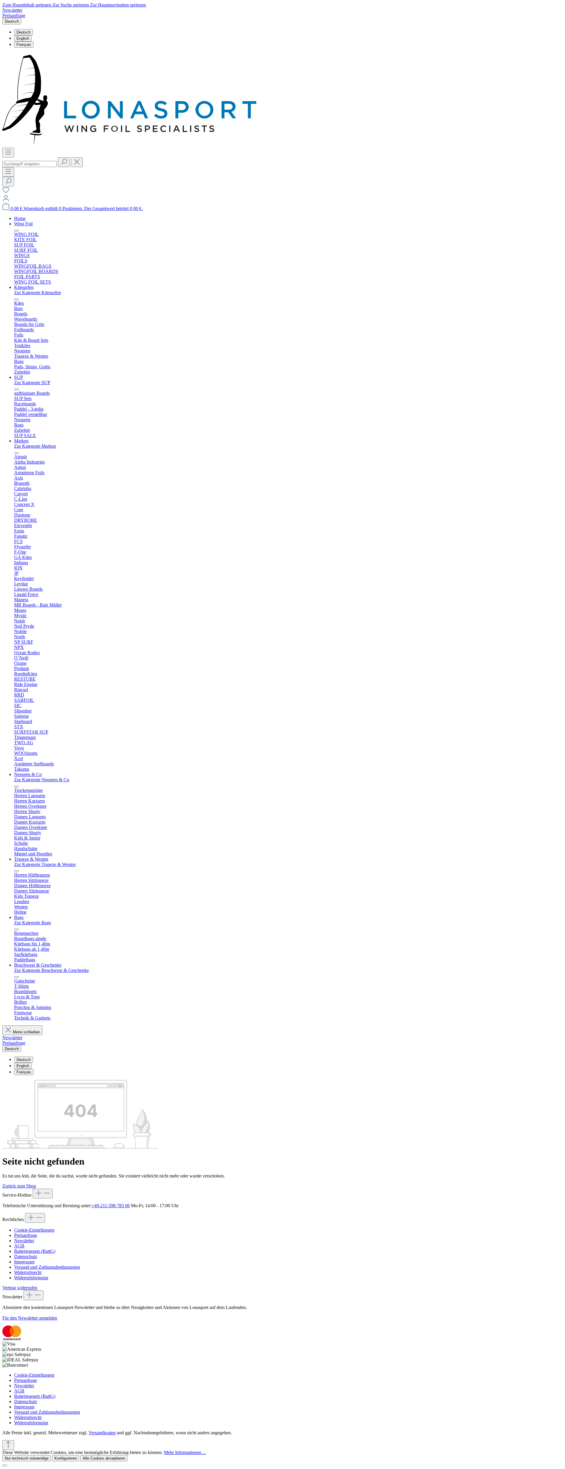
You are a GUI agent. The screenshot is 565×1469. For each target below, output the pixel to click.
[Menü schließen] (16, 230)
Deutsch (23, 32)
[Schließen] (4, 1465)
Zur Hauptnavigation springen (118, 4)
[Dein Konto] (5, 200)
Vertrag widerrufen (19, 1287)
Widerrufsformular (31, 1277)
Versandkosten (102, 1432)
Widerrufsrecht (27, 1272)
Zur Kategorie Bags (32, 922)
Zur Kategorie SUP (32, 382)
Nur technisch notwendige (27, 1458)
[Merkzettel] (5, 191)
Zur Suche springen (71, 4)
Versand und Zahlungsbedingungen (47, 1267)
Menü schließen (26, 1032)
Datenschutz (25, 1256)
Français (23, 44)
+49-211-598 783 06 (111, 1205)
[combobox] (29, 164)
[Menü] (8, 152)
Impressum (24, 1261)
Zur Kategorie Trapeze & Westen (45, 864)
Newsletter (12, 10)
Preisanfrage (13, 15)
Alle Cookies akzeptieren (104, 1458)
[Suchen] (64, 162)
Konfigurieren (65, 1458)
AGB (19, 1245)
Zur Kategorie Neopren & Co (41, 779)
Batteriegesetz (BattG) (34, 1251)
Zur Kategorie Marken (35, 446)
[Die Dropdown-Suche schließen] (77, 162)
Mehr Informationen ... (185, 1452)
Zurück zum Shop (19, 1185)
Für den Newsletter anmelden (29, 1317)
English (22, 38)
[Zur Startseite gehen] (129, 144)
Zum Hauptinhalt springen (27, 4)
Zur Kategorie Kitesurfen (37, 292)
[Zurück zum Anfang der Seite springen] (8, 1445)
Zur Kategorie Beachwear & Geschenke (51, 970)
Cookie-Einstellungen (34, 1230)
